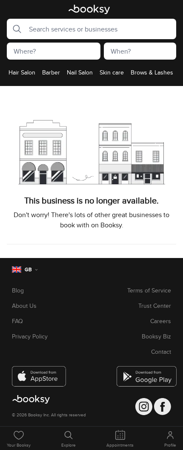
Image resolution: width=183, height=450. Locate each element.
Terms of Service (149, 290)
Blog (18, 290)
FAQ (17, 321)
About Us (24, 305)
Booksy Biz (156, 336)
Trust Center (154, 305)
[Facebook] (162, 406)
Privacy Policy (30, 336)
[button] (14, 29)
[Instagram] (143, 406)
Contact (161, 351)
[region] (91, 75)
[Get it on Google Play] (144, 373)
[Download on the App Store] (39, 373)
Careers (160, 321)
